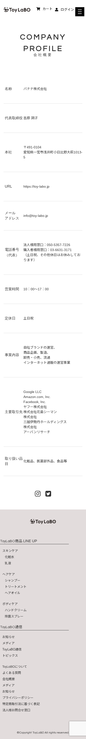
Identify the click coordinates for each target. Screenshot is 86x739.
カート (48, 9)
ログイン (67, 9)
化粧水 (9, 557)
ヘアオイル (12, 593)
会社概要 (8, 679)
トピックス (10, 655)
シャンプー (12, 580)
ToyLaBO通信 (12, 649)
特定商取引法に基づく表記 (21, 704)
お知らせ (8, 637)
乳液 (8, 563)
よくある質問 (11, 673)
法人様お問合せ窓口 (16, 710)
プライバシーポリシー (17, 698)
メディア (8, 643)
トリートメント (16, 586)
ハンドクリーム (16, 610)
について (14, 666)
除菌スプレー (14, 616)
